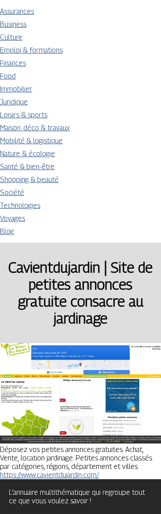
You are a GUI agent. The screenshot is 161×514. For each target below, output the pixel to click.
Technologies (20, 205)
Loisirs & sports (23, 115)
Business (13, 24)
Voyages (12, 218)
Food (8, 76)
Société (12, 192)
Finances (13, 63)
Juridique (14, 102)
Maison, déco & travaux (35, 128)
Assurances (17, 11)
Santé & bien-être (27, 166)
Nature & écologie (27, 153)
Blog (7, 231)
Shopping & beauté (29, 179)
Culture (11, 37)
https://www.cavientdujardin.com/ (49, 475)
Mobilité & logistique (31, 141)
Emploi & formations (31, 50)
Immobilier (16, 89)
